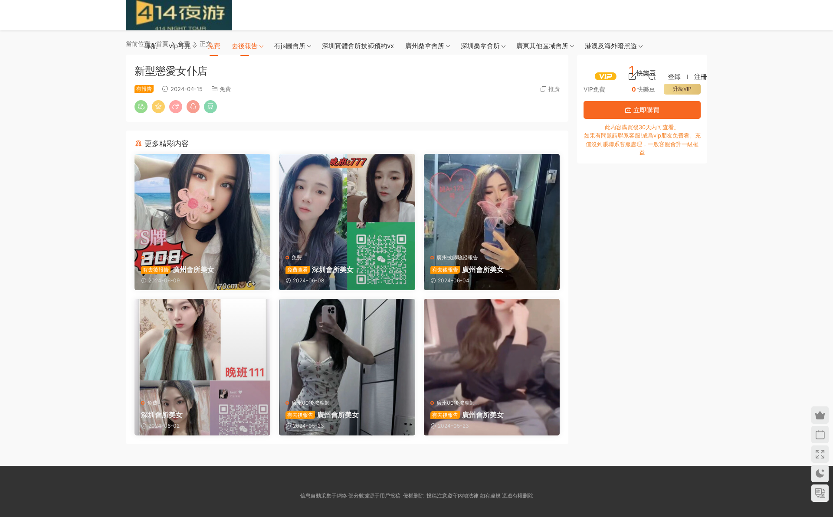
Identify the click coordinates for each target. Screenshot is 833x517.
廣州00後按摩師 (311, 402)
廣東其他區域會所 (542, 46)
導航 (150, 46)
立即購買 (645, 110)
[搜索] (652, 76)
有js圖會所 (289, 46)
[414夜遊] (179, 15)
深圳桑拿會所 (480, 46)
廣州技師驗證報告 (457, 257)
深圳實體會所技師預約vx (358, 46)
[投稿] (632, 76)
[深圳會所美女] (347, 200)
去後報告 (245, 46)
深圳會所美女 (320, 269)
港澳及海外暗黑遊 (611, 46)
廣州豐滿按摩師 (165, 257)
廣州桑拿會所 (424, 46)
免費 (213, 46)
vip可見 (180, 46)
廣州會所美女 (178, 269)
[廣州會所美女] (202, 200)
